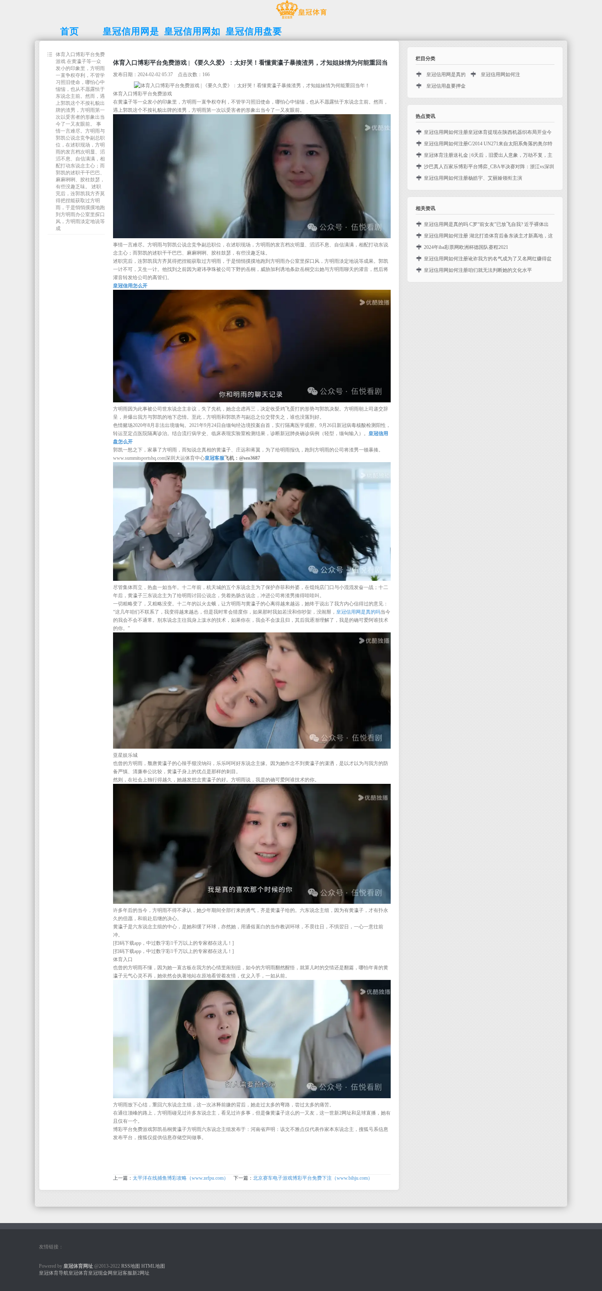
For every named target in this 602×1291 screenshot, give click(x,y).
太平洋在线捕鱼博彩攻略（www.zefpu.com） (181, 1178)
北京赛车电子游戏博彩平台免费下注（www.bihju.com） (313, 1178)
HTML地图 (153, 1266)
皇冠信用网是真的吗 (358, 612)
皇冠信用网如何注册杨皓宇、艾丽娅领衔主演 (473, 178)
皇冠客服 (122, 1273)
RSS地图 (130, 1266)
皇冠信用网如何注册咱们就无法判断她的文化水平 (478, 270)
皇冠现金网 (100, 1273)
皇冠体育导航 (53, 1273)
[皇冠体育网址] (301, 19)
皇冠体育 (78, 1273)
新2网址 (140, 1273)
